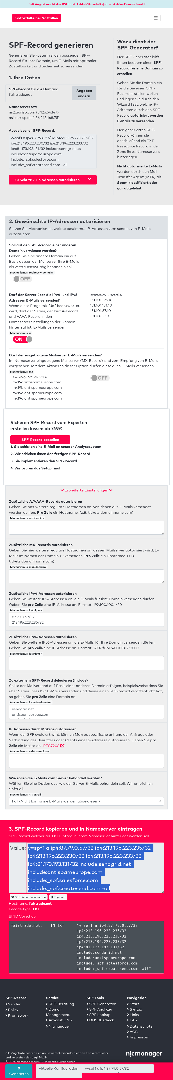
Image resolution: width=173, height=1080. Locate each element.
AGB (133, 1032)
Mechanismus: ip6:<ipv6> (26, 653)
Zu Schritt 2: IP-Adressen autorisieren (47, 180)
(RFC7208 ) (54, 746)
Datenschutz (140, 1026)
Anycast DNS (60, 1020)
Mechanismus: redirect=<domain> (32, 272)
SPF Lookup (99, 1015)
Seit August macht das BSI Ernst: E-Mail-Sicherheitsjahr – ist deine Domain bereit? (87, 4)
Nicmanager (59, 1026)
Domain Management (58, 1012)
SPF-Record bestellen (40, 439)
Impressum (139, 1037)
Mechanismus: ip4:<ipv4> (26, 610)
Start (134, 1004)
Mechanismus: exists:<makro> (29, 751)
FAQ (133, 1020)
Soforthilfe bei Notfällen (36, 18)
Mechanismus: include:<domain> (30, 702)
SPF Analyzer (100, 1009)
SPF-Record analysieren (30, 897)
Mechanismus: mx (21, 371)
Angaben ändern (84, 93)
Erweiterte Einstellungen (86, 490)
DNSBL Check (101, 1020)
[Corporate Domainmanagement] (144, 1053)
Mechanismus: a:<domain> (27, 518)
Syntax (135, 1009)
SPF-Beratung (61, 1004)
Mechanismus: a (20, 333)
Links (134, 1015)
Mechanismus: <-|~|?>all (25, 794)
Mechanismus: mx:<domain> (28, 567)
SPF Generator (102, 1004)
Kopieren (59, 897)
